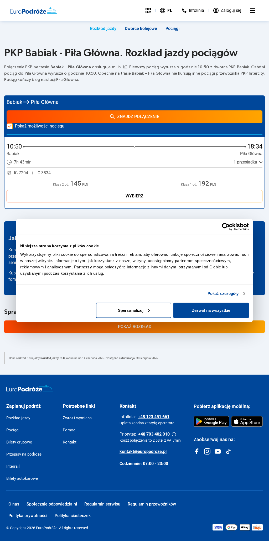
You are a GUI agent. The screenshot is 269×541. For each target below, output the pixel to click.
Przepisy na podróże (24, 454)
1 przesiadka (245, 162)
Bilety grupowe (19, 442)
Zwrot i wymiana (77, 418)
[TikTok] (228, 451)
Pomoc (69, 430)
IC (125, 67)
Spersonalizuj (130, 310)
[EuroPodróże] (29, 388)
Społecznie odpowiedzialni (52, 504)
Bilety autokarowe (22, 478)
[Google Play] (211, 421)
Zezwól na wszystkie (211, 310)
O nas (13, 504)
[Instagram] (207, 451)
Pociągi (172, 28)
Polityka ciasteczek (73, 515)
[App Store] (247, 421)
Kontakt (69, 442)
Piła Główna (159, 73)
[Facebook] (197, 451)
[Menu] (252, 10)
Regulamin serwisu (102, 504)
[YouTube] (218, 451)
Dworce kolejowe (141, 28)
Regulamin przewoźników (152, 504)
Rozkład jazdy (103, 28)
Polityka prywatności (27, 515)
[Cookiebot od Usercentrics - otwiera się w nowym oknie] (226, 227)
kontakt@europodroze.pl (143, 451)
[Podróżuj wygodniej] (148, 10)
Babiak (138, 73)
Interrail (13, 466)
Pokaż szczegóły (223, 293)
